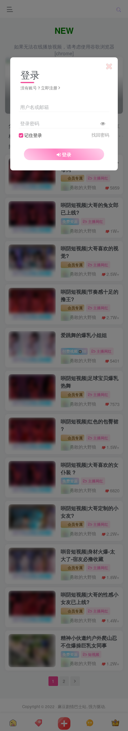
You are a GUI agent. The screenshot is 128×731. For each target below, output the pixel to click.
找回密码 (100, 135)
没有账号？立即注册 (38, 87)
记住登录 (33, 135)
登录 (66, 154)
